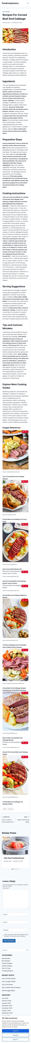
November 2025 (7, 1008)
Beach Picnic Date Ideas (23, 819)
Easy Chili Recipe (7, 984)
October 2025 (6, 1010)
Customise (15, 1035)
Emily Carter (7, 22)
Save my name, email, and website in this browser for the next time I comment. (16, 935)
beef (4, 809)
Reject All (15, 1039)
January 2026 (6, 1003)
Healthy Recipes (7, 966)
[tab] (12, 869)
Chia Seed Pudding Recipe (14, 858)
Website (5, 930)
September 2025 (7, 1013)
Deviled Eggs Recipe (8, 990)
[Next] (26, 852)
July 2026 (5, 998)
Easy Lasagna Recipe (8, 981)
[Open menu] (27, 3)
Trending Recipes (7, 971)
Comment (6, 888)
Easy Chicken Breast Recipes (11, 987)
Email (5, 922)
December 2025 (7, 1005)
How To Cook (6, 968)
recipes (10, 809)
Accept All (15, 1030)
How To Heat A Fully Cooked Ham (8, 819)
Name (5, 914)
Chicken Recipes (7, 963)
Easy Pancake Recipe (8, 978)
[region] (15, 1029)
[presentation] (15, 846)
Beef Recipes (6, 958)
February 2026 (6, 1000)
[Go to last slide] (4, 852)
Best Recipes (6, 11)
